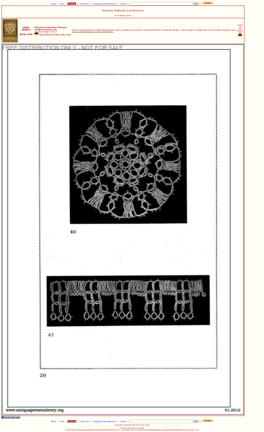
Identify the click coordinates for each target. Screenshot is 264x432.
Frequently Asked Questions (104, 4)
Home (54, 4)
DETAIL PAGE (26, 34)
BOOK (26, 27)
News (62, 4)
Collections (84, 4)
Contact (123, 4)
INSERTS (26, 30)
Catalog (72, 4)
